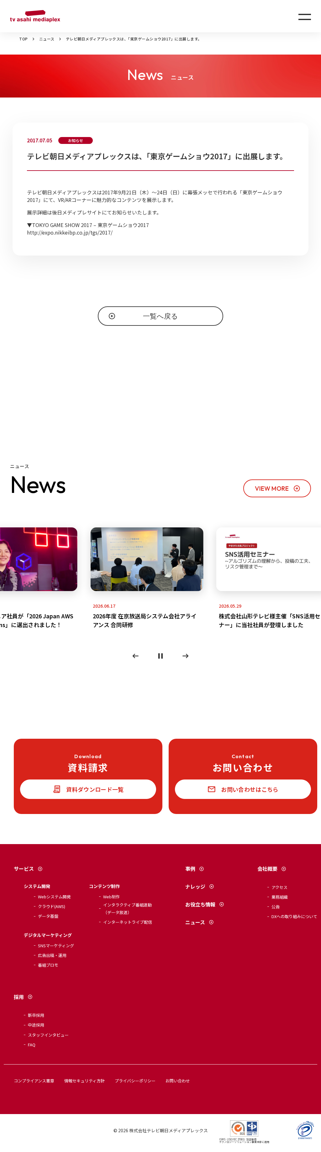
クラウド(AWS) (51, 906)
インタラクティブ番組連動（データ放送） (127, 908)
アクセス (279, 887)
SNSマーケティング (56, 946)
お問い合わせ (178, 1081)
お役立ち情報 (200, 904)
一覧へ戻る (160, 316)
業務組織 (279, 897)
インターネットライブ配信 (127, 922)
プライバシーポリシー (135, 1081)
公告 (275, 907)
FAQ (31, 1045)
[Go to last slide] (135, 655)
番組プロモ (48, 965)
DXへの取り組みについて (294, 916)
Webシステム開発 (54, 897)
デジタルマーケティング (48, 935)
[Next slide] (185, 655)
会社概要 (267, 868)
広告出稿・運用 (52, 955)
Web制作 (111, 897)
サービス (24, 868)
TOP (23, 38)
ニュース (47, 38)
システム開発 (37, 886)
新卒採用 (36, 1015)
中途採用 (36, 1025)
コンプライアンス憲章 (34, 1081)
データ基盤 (48, 916)
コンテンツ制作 (104, 886)
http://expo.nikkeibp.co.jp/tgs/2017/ (70, 232)
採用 (19, 997)
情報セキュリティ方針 (84, 1081)
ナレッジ (195, 886)
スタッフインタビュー (48, 1035)
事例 (190, 868)
